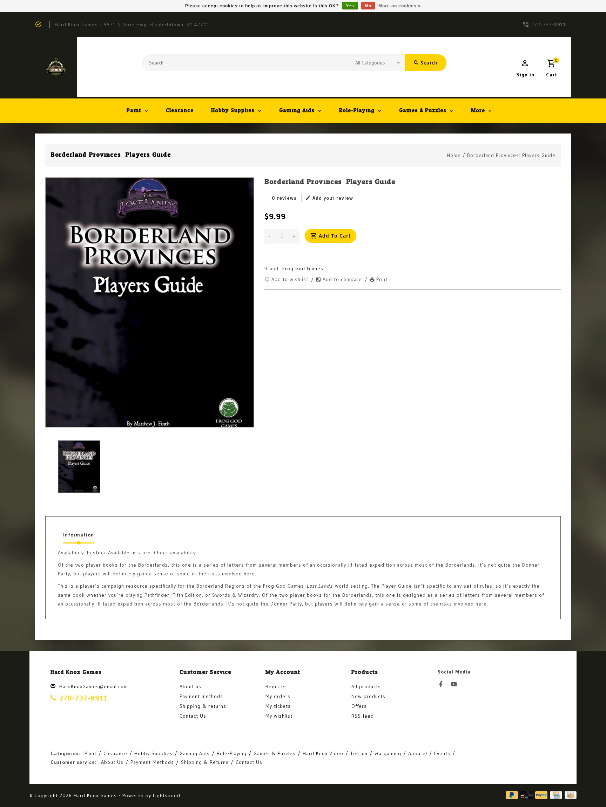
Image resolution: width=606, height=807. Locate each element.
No (368, 6)
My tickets (278, 706)
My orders (277, 696)
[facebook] (443, 684)
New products (368, 696)
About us (190, 686)
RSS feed (362, 716)
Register (276, 686)
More (478, 110)
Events (442, 753)
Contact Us (193, 716)
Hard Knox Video (323, 753)
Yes (350, 6)
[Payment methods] (569, 795)
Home (454, 155)
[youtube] (456, 684)
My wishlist (278, 716)
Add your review (332, 198)
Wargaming (388, 753)
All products (366, 686)
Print (382, 279)
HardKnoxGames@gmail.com (93, 686)
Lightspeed (166, 795)
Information (78, 535)
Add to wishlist (290, 279)
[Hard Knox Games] (55, 66)
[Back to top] (585, 786)
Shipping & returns (203, 706)
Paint (134, 110)
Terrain (359, 753)
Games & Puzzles (422, 110)
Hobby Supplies (233, 110)
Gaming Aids (297, 110)
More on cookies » (399, 6)
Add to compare (343, 279)
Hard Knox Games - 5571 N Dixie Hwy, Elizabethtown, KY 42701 (132, 24)
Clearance (180, 110)
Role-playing (357, 110)
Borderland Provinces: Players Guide (511, 155)
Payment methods (201, 696)
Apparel (417, 753)
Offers (359, 706)
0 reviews (284, 198)
